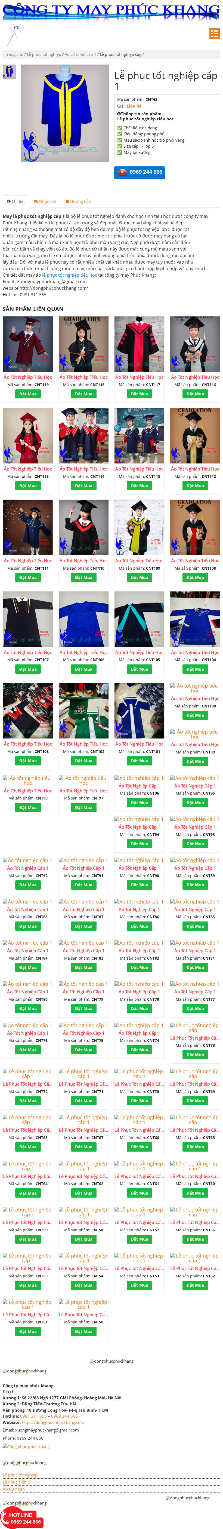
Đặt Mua (28, 393)
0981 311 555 (33, 1416)
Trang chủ (14, 54)
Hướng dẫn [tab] (80, 201)
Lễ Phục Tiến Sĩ (17, 1482)
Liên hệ (134, 106)
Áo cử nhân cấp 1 (80, 54)
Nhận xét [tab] (47, 201)
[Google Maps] (26, 1446)
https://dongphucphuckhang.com (53, 1422)
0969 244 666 (64, 1416)
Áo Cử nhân (14, 1489)
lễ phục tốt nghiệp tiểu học (69, 275)
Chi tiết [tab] (18, 201)
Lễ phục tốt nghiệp (44, 54)
